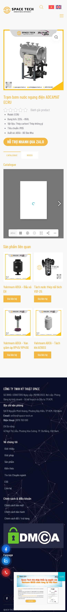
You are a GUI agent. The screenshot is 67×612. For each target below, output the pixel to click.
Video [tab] (30, 155)
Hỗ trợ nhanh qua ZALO (25, 141)
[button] (56, 37)
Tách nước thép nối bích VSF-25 (48, 289)
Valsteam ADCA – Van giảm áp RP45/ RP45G (16, 345)
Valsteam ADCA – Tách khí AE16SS (47, 345)
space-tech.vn (10, 609)
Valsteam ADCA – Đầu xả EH (17, 289)
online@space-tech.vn (21, 415)
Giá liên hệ (12, 298)
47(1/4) (13, 233)
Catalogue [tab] (12, 155)
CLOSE (61, 576)
